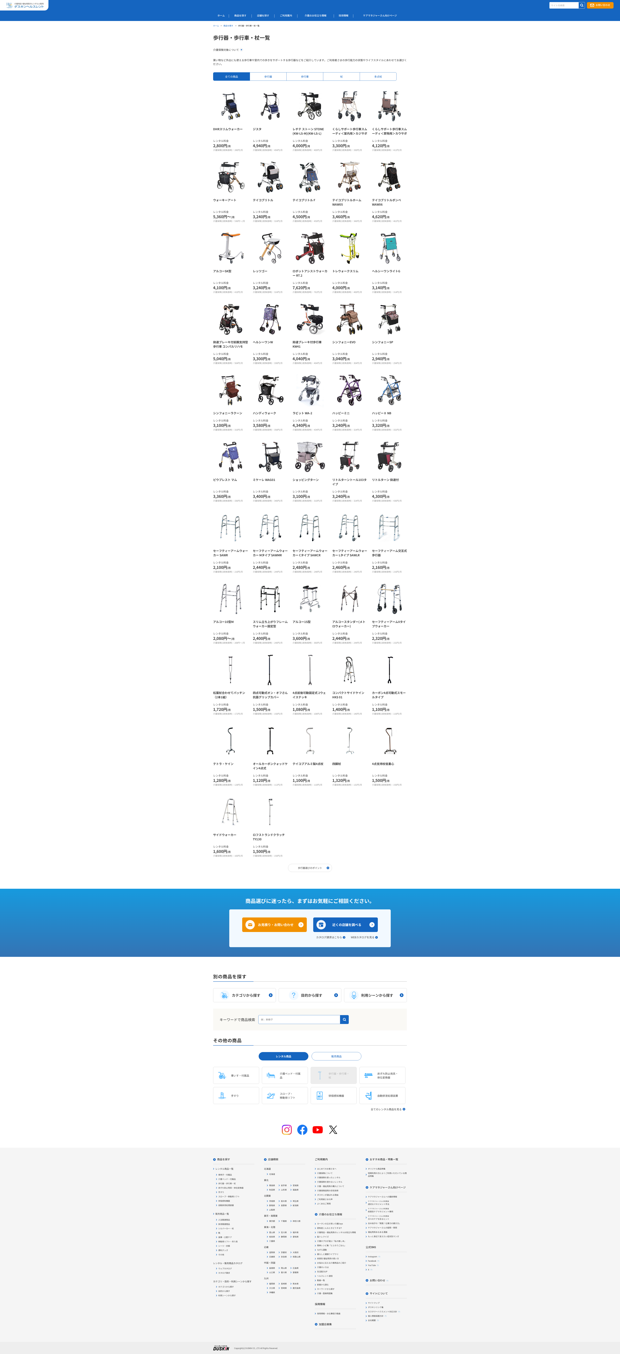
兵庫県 (272, 1257)
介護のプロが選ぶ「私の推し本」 (331, 1241)
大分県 (272, 1288)
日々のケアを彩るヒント (378, 1217)
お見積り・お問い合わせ (276, 924)
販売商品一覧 (222, 1214)
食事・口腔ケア (225, 1237)
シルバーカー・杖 (226, 1228)
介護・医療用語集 (325, 1293)
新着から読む (323, 1285)
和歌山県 (296, 1257)
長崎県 (284, 1284)
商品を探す (228, 25)
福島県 (296, 1190)
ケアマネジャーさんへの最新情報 (382, 1197)
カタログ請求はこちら (329, 937)
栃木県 (284, 1201)
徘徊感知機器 (224, 1201)
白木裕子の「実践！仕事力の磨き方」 (384, 1223)
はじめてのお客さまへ (326, 1169)
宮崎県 (284, 1288)
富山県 (272, 1232)
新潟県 (296, 1205)
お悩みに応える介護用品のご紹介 (331, 1263)
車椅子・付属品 (225, 1175)
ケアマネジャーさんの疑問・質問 (382, 1228)
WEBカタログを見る (362, 937)
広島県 (296, 1268)
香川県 (284, 1272)
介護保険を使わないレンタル (329, 1182)
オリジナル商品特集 (376, 1169)
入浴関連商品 (224, 1220)
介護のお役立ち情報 (330, 1214)
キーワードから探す (326, 1289)
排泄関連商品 (224, 1224)
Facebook (372, 1261)
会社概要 (372, 1320)
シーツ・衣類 (224, 1246)
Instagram (372, 1257)
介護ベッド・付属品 (227, 1179)
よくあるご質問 (324, 1204)
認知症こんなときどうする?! (329, 1228)
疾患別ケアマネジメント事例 (380, 1210)
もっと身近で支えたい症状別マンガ (383, 1236)
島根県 (272, 1268)
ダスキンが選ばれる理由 (327, 1195)
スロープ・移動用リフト (229, 1197)
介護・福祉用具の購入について (330, 1186)
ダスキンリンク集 (375, 1307)
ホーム (216, 25)
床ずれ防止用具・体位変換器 (230, 1188)
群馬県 (272, 1205)
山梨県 (272, 1210)
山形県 (284, 1190)
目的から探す (224, 1291)
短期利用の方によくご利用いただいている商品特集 (387, 1174)
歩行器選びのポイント (310, 868)
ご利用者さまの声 (325, 1199)
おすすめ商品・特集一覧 (384, 1159)
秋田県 (272, 1190)
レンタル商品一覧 (224, 1169)
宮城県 (296, 1185)
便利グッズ (223, 1250)
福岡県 (272, 1284)
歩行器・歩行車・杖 (227, 1183)
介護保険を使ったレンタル (328, 1177)
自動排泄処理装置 (226, 1205)
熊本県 (296, 1284)
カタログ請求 (224, 1273)
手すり (221, 1192)
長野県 (284, 1205)
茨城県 (272, 1201)
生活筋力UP (322, 1272)
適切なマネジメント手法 (378, 1202)
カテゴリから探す (226, 1287)
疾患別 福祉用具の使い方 (328, 1258)
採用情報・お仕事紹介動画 (328, 1314)
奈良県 (284, 1257)
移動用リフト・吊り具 (228, 1242)
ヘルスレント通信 (325, 1276)
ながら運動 (322, 1250)
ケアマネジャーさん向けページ (388, 1187)
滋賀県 (272, 1252)
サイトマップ (374, 1303)
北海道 (272, 1174)
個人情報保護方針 (375, 1316)
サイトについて (379, 1293)
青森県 (272, 1185)
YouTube (372, 1265)
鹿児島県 (296, 1288)
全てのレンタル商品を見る (386, 1109)
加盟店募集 (325, 1324)
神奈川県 (296, 1221)
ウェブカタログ (225, 1268)
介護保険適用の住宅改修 (327, 1191)
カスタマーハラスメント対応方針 (382, 1312)
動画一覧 (321, 1280)
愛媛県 (296, 1272)
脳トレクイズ (323, 1237)
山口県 (272, 1272)
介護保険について (325, 1173)
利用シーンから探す (227, 1295)
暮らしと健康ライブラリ (327, 1254)
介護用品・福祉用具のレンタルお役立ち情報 (336, 1232)
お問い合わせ (603, 5)
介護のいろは (323, 1267)
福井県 (296, 1232)
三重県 (272, 1241)
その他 (221, 1255)
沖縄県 (272, 1292)
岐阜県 (272, 1237)
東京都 (272, 1221)
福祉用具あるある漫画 (377, 1232)
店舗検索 (273, 1159)
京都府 (284, 1252)
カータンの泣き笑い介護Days (330, 1224)
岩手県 (284, 1185)
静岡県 (284, 1237)
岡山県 (284, 1268)
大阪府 (296, 1252)
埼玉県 (296, 1201)
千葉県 (284, 1221)
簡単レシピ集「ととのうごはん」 (331, 1245)
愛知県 (296, 1237)
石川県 (284, 1232)
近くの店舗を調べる (346, 924)
